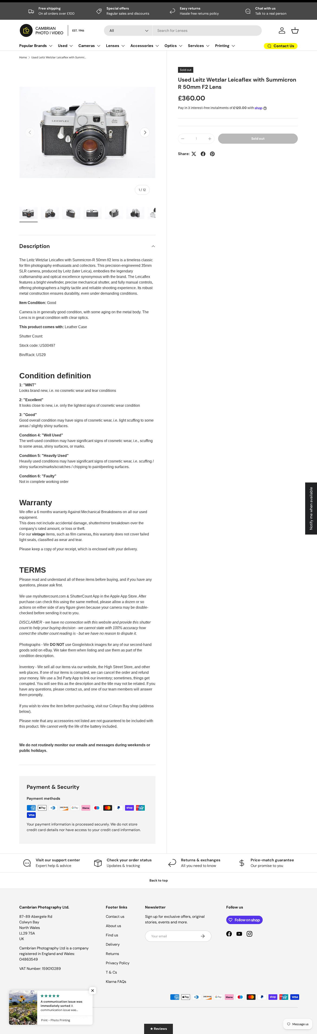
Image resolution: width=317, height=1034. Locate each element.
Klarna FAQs (116, 981)
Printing (222, 45)
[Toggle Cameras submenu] (98, 46)
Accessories (141, 45)
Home (23, 57)
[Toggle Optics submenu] (180, 46)
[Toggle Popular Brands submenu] (50, 46)
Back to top (158, 880)
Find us (112, 935)
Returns (112, 953)
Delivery (113, 944)
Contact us (115, 916)
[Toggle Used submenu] (71, 46)
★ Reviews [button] (158, 1029)
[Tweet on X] (193, 154)
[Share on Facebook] (203, 154)
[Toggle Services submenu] (207, 46)
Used (62, 45)
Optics (171, 45)
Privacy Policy (117, 963)
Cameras (86, 45)
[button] (295, 30)
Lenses (112, 45)
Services (196, 45)
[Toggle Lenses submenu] (123, 46)
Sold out (258, 138)
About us (113, 925)
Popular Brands (33, 45)
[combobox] (183, 30)
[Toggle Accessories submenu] (157, 46)
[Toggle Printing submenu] (233, 46)
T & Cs (111, 972)
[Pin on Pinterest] (212, 154)
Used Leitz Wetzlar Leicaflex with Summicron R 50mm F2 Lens (59, 57)
